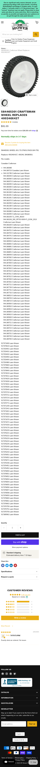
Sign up (32, 724)
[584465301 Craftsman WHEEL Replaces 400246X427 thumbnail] (4, 102)
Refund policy (19, 758)
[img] (6, 632)
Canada (19, 740)
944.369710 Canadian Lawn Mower (16, 170)
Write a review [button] (20, 618)
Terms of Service (6, 758)
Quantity (4, 523)
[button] (6, 122)
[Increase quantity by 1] (20, 528)
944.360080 (7, 168)
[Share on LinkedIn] (11, 565)
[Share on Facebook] (2, 565)
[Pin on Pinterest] (15, 565)
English (19, 734)
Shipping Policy (31, 758)
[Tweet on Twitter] (7, 565)
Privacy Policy (20, 760)
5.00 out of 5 (25, 595)
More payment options (20, 547)
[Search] (36, 34)
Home (3, 48)
